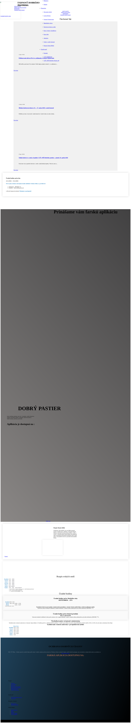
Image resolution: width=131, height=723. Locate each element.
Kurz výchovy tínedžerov (16, 687)
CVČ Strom (13, 698)
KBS (12, 711)
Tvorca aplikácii (14, 714)
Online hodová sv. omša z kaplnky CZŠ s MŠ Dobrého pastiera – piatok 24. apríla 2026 (43, 157)
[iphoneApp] (39, 474)
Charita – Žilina (14, 713)
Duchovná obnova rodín (15, 686)
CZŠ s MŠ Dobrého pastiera (16, 697)
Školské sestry (14, 703)
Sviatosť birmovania (15, 689)
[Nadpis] (19, 18)
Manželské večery (14, 688)
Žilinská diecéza (14, 710)
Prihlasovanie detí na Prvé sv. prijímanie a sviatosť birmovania (36, 58)
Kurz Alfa (13, 685)
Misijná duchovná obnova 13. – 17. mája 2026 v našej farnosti (36, 108)
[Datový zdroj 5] (18, 670)
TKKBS (12, 712)
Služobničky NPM (14, 704)
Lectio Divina (13, 684)
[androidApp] (39, 519)
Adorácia (13, 683)
